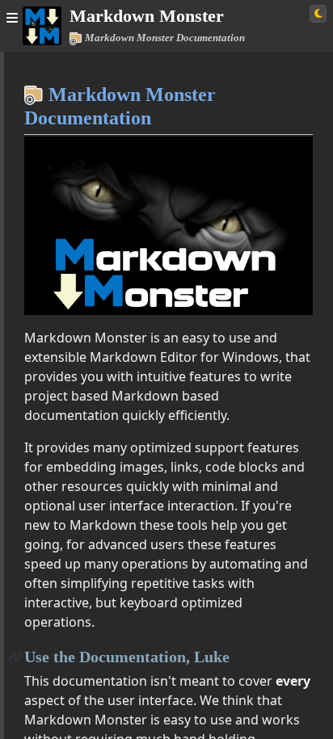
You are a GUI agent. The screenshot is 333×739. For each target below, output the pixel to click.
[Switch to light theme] (318, 14)
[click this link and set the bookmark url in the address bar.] (16, 657)
